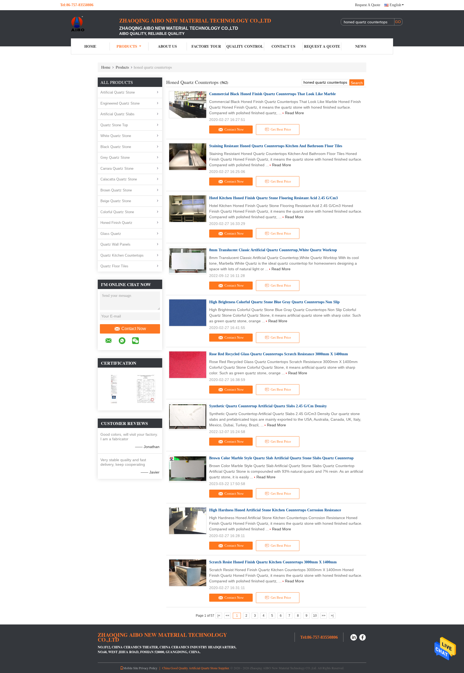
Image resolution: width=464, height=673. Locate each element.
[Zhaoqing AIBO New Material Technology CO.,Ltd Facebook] (362, 637)
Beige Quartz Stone (115, 201)
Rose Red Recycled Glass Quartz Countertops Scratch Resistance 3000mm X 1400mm (278, 354)
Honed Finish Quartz (116, 223)
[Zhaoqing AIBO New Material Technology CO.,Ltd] (89, 24)
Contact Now (133, 328)
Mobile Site (130, 668)
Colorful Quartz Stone (117, 212)
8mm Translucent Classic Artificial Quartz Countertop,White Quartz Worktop (273, 250)
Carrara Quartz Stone (116, 169)
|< (219, 615)
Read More (294, 113)
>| (332, 615)
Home (90, 46)
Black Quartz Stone (115, 147)
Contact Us (283, 46)
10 (315, 615)
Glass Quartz (110, 234)
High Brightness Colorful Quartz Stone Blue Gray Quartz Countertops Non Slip (274, 302)
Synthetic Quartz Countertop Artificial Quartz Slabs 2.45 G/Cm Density (268, 406)
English (395, 5)
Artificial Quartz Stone (117, 92)
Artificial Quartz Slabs (117, 114)
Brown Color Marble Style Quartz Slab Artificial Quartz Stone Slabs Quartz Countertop (281, 458)
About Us (167, 46)
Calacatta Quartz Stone (118, 179)
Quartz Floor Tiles (114, 266)
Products (127, 46)
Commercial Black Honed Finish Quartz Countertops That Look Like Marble (272, 94)
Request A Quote (367, 5)
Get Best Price (281, 129)
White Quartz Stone (115, 136)
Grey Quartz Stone (115, 158)
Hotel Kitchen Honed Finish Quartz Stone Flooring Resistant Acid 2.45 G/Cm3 (273, 198)
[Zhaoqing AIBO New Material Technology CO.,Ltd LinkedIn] (353, 637)
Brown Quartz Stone (116, 190)
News (360, 46)
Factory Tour (206, 46)
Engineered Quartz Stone (120, 103)
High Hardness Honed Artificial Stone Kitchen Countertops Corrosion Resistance (275, 510)
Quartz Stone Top (114, 125)
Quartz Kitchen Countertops (122, 255)
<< (227, 615)
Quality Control (244, 46)
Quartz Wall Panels (115, 244)
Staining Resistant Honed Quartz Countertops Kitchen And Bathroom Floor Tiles (275, 146)
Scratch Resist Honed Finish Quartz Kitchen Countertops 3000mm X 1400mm (273, 562)
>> (323, 615)
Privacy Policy (148, 668)
